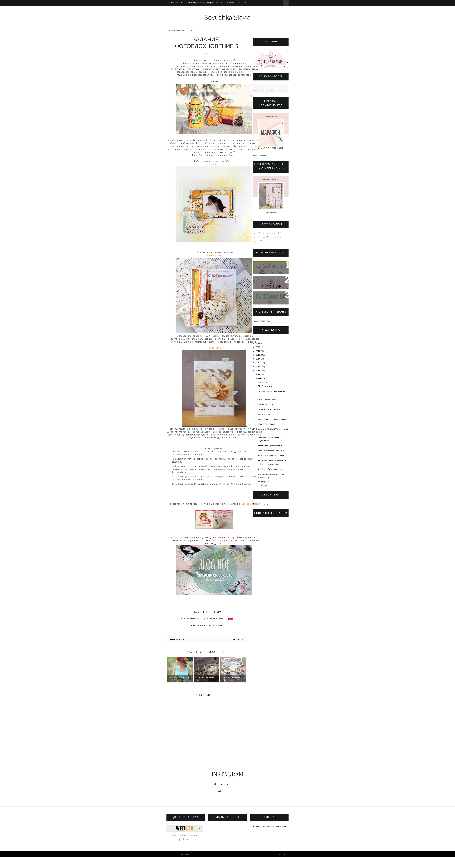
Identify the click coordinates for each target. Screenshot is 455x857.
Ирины (214, 81)
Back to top (282, 854)
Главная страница (175, 3)
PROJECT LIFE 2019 (214, 3)
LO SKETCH (283, 91)
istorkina (214, 164)
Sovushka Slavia (228, 17)
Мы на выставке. (265, 414)
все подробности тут (224, 541)
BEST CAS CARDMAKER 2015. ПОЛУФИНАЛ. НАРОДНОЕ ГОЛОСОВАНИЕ (270, 268)
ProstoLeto (214, 348)
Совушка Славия (250, 504)
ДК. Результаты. (265, 386)
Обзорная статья (277, 238)
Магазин (243, 3)
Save (231, 619)
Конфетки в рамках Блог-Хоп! (271, 455)
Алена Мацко (214, 255)
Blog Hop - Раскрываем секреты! (272, 469)
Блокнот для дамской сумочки (271, 474)
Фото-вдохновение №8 (179, 679)
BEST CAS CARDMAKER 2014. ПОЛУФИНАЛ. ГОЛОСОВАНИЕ (268, 298)
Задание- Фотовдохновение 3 (271, 450)
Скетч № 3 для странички (269, 409)
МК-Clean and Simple (269, 234)
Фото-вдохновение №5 (232, 679)
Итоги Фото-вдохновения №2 (270, 445)
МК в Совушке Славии (267, 399)
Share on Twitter (215, 619)
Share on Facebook (190, 619)
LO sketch (230, 3)
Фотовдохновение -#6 (206, 679)
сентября (262, 481)
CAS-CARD (271, 91)
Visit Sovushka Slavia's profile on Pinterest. (268, 826)
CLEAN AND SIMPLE (195, 3)
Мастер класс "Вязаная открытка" (273, 419)
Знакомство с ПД (265, 404)
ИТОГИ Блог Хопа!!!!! (267, 424)
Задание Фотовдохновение (210, 625)
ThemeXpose (185, 854)
